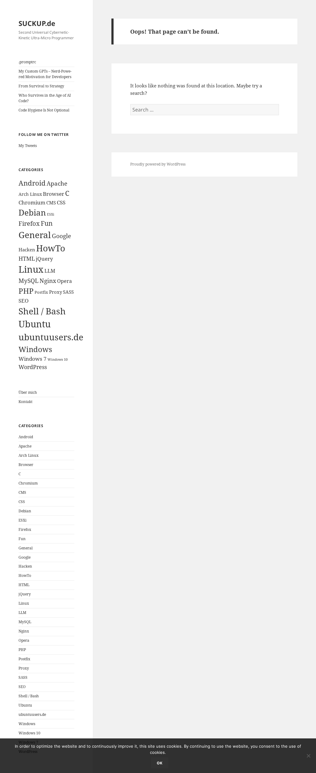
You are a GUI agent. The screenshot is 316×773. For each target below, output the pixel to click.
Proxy (55, 292)
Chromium (32, 202)
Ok (159, 763)
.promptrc (27, 62)
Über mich (28, 392)
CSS (61, 202)
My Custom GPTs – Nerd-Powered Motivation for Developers (45, 74)
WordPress (33, 367)
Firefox (29, 223)
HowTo (50, 248)
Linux (31, 269)
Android (32, 183)
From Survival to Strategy (41, 86)
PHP (26, 291)
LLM (49, 270)
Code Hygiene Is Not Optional (44, 110)
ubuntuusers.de (51, 337)
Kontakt (25, 401)
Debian (32, 212)
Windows (35, 349)
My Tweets (28, 145)
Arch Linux (30, 194)
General (35, 235)
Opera (64, 281)
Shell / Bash (42, 311)
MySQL (29, 280)
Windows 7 (33, 358)
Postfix (41, 292)
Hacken (27, 249)
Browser (53, 193)
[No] (308, 756)
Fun (47, 223)
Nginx (48, 280)
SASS (68, 292)
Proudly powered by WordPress (157, 164)
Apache (57, 183)
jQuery (44, 258)
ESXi (50, 214)
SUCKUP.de (37, 23)
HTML (27, 258)
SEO (24, 300)
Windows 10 (58, 359)
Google (61, 236)
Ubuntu (35, 324)
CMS (51, 203)
